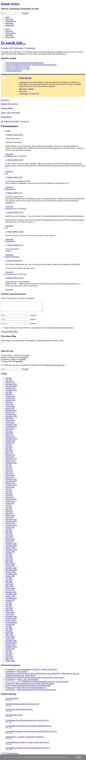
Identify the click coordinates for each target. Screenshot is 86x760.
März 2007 (9, 610)
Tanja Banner (18, 48)
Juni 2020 (8, 394)
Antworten (9, 154)
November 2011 (11, 499)
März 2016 (9, 418)
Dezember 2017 (11, 410)
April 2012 (9, 495)
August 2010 (10, 527)
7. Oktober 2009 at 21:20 (14, 245)
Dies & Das (5, 100)
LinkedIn (22, 359)
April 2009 (9, 560)
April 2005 (9, 657)
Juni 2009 (8, 556)
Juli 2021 (8, 378)
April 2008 (9, 584)
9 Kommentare (30, 48)
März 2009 (9, 562)
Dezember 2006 (11, 616)
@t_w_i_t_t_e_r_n (12, 681)
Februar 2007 (10, 612)
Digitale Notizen (10, 3)
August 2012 (10, 487)
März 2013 (9, 473)
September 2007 (11, 598)
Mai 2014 (8, 449)
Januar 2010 (9, 542)
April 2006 (9, 632)
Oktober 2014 (10, 441)
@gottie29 (9, 683)
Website (31, 89)
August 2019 (10, 398)
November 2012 (11, 481)
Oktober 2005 (10, 645)
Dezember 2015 (11, 424)
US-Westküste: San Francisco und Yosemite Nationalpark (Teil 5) (28, 726)
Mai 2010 (8, 533)
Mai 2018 (8, 402)
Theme (15, 104)
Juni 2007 (8, 604)
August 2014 (10, 443)
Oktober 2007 (10, 596)
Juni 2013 (8, 467)
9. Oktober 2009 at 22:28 (14, 278)
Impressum (9, 23)
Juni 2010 (8, 531)
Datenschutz (9, 25)
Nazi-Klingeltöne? (11, 698)
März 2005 (9, 659)
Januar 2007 (9, 614)
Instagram (19, 361)
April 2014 (9, 451)
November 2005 (11, 643)
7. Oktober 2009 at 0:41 (13, 177)
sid (6, 173)
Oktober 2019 (10, 396)
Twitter (26, 355)
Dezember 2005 (11, 641)
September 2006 (11, 622)
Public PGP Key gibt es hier (54, 365)
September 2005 (11, 647)
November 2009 (11, 546)
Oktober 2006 (10, 620)
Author (33, 315)
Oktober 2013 (10, 461)
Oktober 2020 (10, 388)
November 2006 (11, 618)
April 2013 (9, 471)
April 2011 (9, 511)
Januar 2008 (9, 590)
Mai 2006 (8, 630)
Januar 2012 (9, 497)
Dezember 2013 (11, 459)
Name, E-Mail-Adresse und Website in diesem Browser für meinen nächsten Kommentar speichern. (39, 328)
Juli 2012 (8, 489)
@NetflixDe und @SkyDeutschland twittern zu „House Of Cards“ (44, 681)
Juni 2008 (8, 580)
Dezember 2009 (11, 544)
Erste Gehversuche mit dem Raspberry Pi (31, 688)
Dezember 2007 (11, 592)
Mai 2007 (8, 606)
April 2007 (9, 608)
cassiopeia (9, 156)
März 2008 (9, 586)
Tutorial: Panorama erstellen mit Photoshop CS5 (22, 704)
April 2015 (9, 433)
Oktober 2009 (10, 548)
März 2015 (9, 435)
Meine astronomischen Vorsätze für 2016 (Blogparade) (34, 683)
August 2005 (10, 649)
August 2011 (9, 503)
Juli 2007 (8, 602)
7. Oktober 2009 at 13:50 (14, 212)
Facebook (24, 357)
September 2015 (11, 426)
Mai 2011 (8, 509)
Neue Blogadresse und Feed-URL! (44, 65)
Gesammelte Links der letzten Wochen (19, 709)
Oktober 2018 (10, 400)
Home (7, 17)
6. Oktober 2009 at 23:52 (14, 135)
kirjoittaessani (10, 189)
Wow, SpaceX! (22, 671)
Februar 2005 (10, 661)
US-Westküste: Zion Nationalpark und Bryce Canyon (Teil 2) (27, 720)
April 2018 (9, 404)
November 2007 (11, 594)
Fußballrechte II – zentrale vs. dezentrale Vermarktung (24, 737)
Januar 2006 (9, 639)
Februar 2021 (10, 382)
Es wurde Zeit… (13, 43)
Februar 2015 (10, 437)
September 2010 (11, 525)
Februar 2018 (10, 406)
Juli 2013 (8, 465)
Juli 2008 (8, 578)
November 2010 (11, 521)
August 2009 (10, 552)
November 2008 (11, 570)
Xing (14, 359)
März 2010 (9, 538)
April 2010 (9, 536)
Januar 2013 (9, 477)
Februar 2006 (10, 636)
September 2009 (11, 550)
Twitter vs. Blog (24, 69)
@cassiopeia (9, 669)
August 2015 (10, 428)
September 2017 (11, 414)
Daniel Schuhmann (12, 257)
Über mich (9, 19)
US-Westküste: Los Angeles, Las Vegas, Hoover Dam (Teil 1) (27, 742)
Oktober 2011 (10, 501)
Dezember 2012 (11, 479)
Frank (7, 686)
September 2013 (11, 463)
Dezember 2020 (11, 384)
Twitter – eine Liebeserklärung (27, 679)
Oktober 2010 (10, 523)
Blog (2, 104)
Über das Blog (10, 21)
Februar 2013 (10, 475)
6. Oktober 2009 (7, 48)
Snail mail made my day (13, 715)
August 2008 (10, 576)
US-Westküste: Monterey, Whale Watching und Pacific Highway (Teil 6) (31, 731)
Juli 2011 (8, 505)
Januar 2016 (9, 422)
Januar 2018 (9, 408)
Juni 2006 (8, 628)
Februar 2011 (10, 515)
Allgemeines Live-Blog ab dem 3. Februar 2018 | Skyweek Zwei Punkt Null (32, 673)
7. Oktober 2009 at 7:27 (13, 193)
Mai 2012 (8, 493)
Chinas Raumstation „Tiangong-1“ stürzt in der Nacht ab (37, 669)
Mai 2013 (8, 469)
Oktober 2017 (10, 412)
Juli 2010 (8, 529)
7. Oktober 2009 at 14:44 (14, 232)
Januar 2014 (9, 457)
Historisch (18, 71)
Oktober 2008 (10, 572)
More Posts (23, 89)
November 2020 (11, 386)
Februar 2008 (10, 588)
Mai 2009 (8, 558)
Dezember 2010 (11, 519)
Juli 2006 (8, 626)
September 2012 (11, 485)
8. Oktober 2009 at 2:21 (13, 261)
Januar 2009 (9, 566)
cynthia (8, 131)
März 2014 (9, 453)
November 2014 (11, 439)
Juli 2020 (8, 392)
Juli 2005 (8, 651)
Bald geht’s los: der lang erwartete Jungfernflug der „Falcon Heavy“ (41, 677)
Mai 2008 (8, 582)
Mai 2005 (8, 655)
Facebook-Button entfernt (34, 63)
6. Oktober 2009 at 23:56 (14, 160)
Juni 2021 (8, 380)
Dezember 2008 (11, 568)
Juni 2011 (8, 507)
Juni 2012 (8, 491)
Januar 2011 (9, 517)
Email (33, 319)
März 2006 (9, 634)
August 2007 (10, 600)
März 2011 (9, 513)
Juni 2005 (8, 653)
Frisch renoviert (23, 67)
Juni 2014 (8, 447)
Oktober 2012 (10, 483)
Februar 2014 (10, 455)
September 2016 (11, 416)
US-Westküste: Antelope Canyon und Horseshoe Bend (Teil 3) (27, 748)
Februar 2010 (10, 540)
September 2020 (11, 390)
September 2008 (11, 574)
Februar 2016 (10, 420)
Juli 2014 (8, 445)
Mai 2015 (8, 430)
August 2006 (10, 624)
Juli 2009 (8, 554)
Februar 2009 (10, 564)
